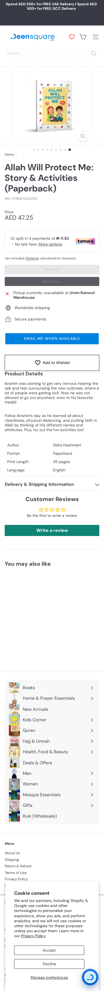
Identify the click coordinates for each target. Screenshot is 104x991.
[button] (52, 339)
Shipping (32, 258)
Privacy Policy (33, 935)
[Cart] (83, 37)
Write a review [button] (52, 530)
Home (9, 154)
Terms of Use (15, 872)
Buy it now (52, 281)
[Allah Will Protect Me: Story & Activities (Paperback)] (39, 615)
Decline (49, 963)
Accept (49, 950)
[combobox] (52, 53)
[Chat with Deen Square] (90, 977)
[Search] (93, 53)
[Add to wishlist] (64, 581)
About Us (12, 853)
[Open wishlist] (72, 37)
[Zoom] (83, 136)
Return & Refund (18, 866)
